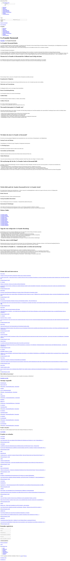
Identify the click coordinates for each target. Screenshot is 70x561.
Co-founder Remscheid (4, 222)
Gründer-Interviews (6, 11)
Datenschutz (5, 549)
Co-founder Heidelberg (4, 225)
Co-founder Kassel (3, 220)
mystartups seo (3, 559)
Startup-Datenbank (6, 10)
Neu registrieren (3, 24)
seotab (22, 555)
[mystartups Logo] (6, 2)
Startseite (2, 40)
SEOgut (25, 555)
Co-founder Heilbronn (4, 221)
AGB (4, 548)
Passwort (15, 19)
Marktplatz (4, 7)
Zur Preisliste (2, 431)
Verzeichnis (5, 553)
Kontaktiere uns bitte (4, 378)
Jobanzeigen (5, 9)
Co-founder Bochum (4, 223)
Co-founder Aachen (3, 218)
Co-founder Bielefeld (4, 215)
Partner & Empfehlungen (7, 12)
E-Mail (1, 19)
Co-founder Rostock (3, 219)
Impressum (4, 551)
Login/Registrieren (6, 14)
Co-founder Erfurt (3, 217)
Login (1, 544)
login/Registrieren (6, 35)
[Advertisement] (33, 68)
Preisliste (4, 13)
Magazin (4, 8)
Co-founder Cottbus (3, 214)
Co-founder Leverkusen (4, 216)
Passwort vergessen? (4, 22)
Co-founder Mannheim (4, 224)
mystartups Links (3, 557)
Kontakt (4, 550)
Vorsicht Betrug (5, 552)
